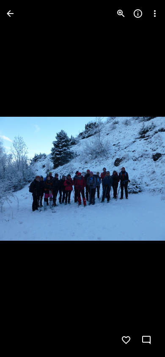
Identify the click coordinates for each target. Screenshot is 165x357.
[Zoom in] (121, 13)
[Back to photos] (10, 13)
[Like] (126, 340)
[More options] (154, 13)
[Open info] (137, 13)
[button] (24, 178)
